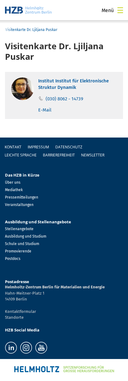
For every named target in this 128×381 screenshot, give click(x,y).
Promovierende (18, 251)
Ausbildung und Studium (25, 236)
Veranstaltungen (19, 205)
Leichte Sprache (21, 155)
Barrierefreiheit (59, 155)
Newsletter (92, 155)
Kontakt (13, 147)
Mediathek (14, 190)
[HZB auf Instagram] (26, 348)
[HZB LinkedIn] (11, 348)
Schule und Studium (22, 244)
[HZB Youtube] (41, 348)
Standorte (14, 317)
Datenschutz (68, 147)
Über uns (13, 182)
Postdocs (13, 258)
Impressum (38, 147)
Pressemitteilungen (21, 197)
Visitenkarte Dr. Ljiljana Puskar (31, 30)
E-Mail (44, 110)
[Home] (28, 10)
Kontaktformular (20, 311)
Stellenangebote (19, 229)
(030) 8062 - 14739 (64, 99)
